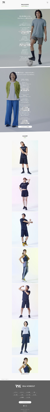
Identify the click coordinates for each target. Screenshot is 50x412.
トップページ (15, 392)
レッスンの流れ (28, 392)
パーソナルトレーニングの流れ (25, 126)
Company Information (22, 409)
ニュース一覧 (28, 397)
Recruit (28, 409)
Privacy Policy (26, 409)
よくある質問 (22, 397)
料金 (34, 392)
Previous (12, 229)
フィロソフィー (22, 392)
